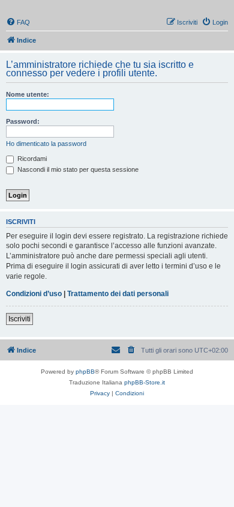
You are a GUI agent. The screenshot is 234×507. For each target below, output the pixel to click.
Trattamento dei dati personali (118, 294)
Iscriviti (19, 319)
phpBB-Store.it (144, 382)
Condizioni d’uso (34, 294)
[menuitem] (18, 22)
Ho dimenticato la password (46, 143)
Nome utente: (27, 94)
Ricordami (31, 158)
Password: (23, 121)
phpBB (85, 371)
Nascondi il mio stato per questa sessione (77, 169)
